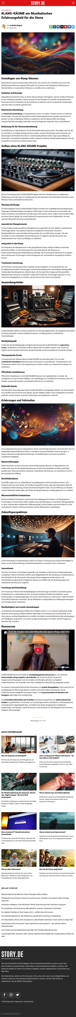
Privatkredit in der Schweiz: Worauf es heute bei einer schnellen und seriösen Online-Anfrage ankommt (35, 899)
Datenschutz (28, 1001)
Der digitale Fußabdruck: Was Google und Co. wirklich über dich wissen (27, 912)
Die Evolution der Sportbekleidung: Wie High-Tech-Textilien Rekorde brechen (29, 930)
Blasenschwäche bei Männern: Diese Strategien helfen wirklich (24, 894)
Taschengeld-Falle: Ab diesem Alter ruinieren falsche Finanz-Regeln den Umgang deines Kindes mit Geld (37, 935)
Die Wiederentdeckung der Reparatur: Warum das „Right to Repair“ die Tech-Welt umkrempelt (18, 795)
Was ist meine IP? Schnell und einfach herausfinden (15, 833)
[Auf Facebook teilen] (54, 26)
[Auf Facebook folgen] (5, 995)
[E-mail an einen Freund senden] (62, 26)
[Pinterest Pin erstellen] (65, 26)
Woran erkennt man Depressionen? (52, 832)
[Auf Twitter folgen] (18, 995)
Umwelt (49, 611)
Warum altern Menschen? (11, 869)
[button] (3, 3)
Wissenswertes (6, 10)
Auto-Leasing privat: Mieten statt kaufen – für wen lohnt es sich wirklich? (56, 757)
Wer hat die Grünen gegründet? (51, 869)
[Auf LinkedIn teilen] (69, 26)
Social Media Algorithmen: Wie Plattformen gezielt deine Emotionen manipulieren (31, 916)
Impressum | (19, 1001)
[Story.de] (38, 3)
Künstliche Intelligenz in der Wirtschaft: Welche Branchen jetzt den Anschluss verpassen (33, 905)
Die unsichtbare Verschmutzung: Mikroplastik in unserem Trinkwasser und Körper (31, 908)
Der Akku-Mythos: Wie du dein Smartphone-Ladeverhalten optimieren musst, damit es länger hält (37, 920)
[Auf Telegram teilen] (73, 26)
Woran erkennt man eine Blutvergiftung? (54, 793)
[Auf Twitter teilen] (58, 26)
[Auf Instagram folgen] (11, 995)
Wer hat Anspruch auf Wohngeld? (13, 756)
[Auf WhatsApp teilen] (50, 26)
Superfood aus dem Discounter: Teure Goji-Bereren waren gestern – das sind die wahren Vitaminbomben (33, 925)
